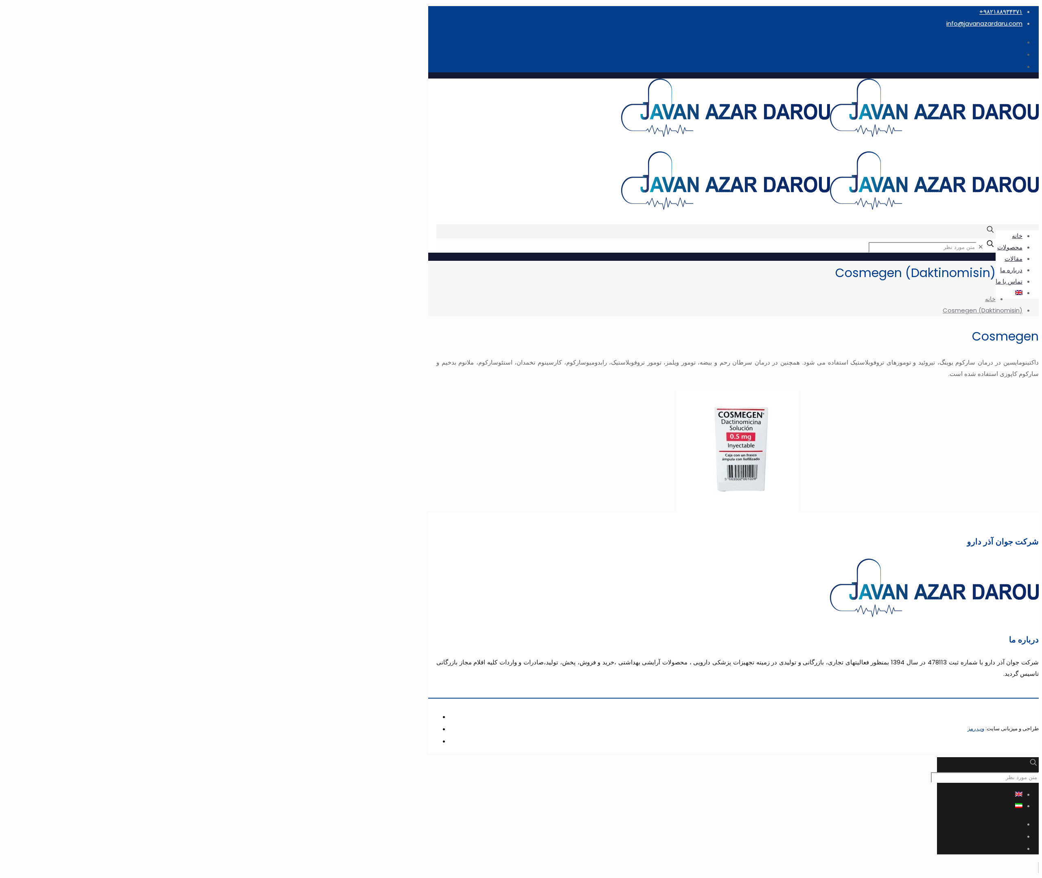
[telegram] (1021, 66)
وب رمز (976, 728)
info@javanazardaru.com (984, 23)
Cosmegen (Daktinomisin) (982, 310)
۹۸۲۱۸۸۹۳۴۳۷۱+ (1000, 11)
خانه (990, 299)
